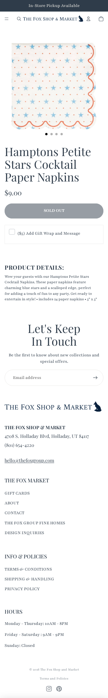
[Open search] (19, 18)
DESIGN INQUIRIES (24, 533)
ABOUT (12, 503)
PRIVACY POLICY (22, 589)
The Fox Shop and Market (59, 669)
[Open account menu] (88, 18)
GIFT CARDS (17, 493)
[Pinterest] (59, 688)
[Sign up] (95, 377)
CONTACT (14, 513)
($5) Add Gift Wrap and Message (48, 233)
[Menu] (6, 18)
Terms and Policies (54, 678)
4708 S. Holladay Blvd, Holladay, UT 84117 (47, 436)
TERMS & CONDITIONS (28, 569)
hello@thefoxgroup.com (29, 460)
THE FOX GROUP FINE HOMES (35, 523)
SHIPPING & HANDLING (29, 579)
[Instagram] (49, 688)
